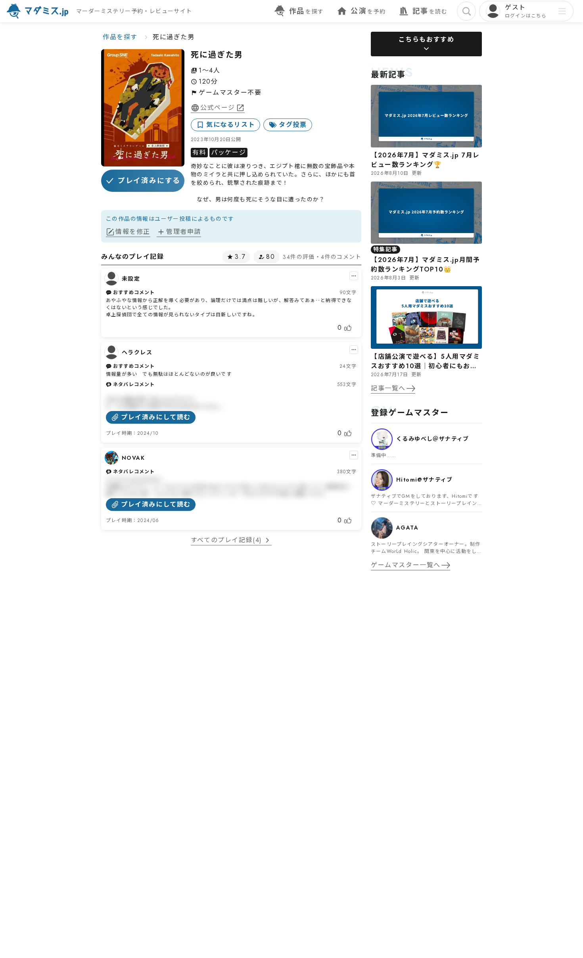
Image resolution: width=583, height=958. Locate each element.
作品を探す (120, 37)
